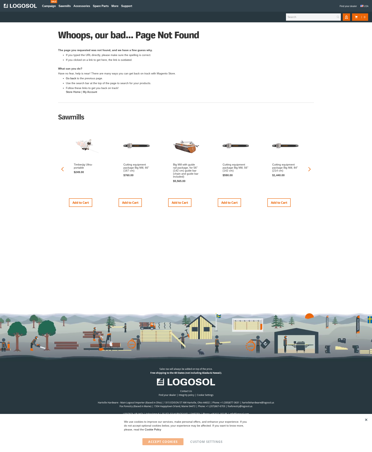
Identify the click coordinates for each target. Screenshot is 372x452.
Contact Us (186, 391)
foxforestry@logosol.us (240, 406)
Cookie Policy (153, 429)
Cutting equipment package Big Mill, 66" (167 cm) (136, 167)
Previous (62, 169)
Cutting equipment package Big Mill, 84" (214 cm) (285, 167)
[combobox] (313, 17)
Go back (71, 78)
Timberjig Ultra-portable (83, 166)
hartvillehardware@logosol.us (258, 402)
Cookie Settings (205, 394)
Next (309, 169)
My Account (90, 91)
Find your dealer (348, 6)
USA (366, 6)
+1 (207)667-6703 (215, 406)
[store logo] (20, 6)
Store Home (73, 91)
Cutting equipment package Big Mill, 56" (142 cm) (235, 167)
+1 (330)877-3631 (229, 402)
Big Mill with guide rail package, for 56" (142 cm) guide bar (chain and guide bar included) (185, 170)
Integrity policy (186, 394)
